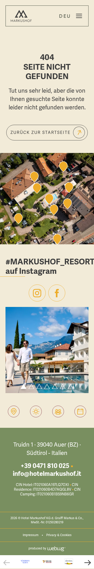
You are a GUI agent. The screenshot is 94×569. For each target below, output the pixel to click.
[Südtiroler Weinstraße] (47, 561)
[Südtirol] (68, 561)
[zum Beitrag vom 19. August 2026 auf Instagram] (47, 350)
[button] (6, 562)
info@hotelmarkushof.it (47, 474)
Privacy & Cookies (59, 535)
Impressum (30, 535)
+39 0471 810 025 (45, 466)
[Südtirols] (25, 561)
